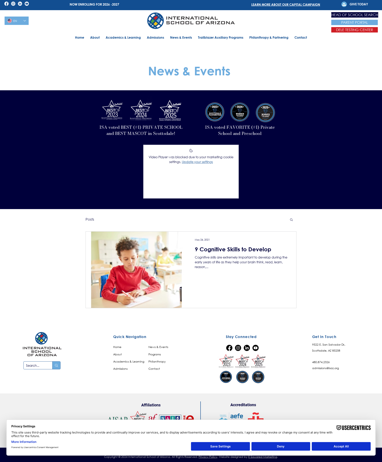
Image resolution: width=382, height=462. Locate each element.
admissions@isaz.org (325, 368)
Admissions (120, 369)
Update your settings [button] (197, 162)
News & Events (158, 347)
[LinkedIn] (20, 4)
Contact (154, 369)
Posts (90, 219)
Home (117, 347)
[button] (291, 220)
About (117, 354)
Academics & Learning (128, 361)
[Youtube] (27, 4)
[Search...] (56, 365)
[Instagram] (13, 4)
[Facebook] (6, 4)
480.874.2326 (321, 362)
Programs (154, 354)
